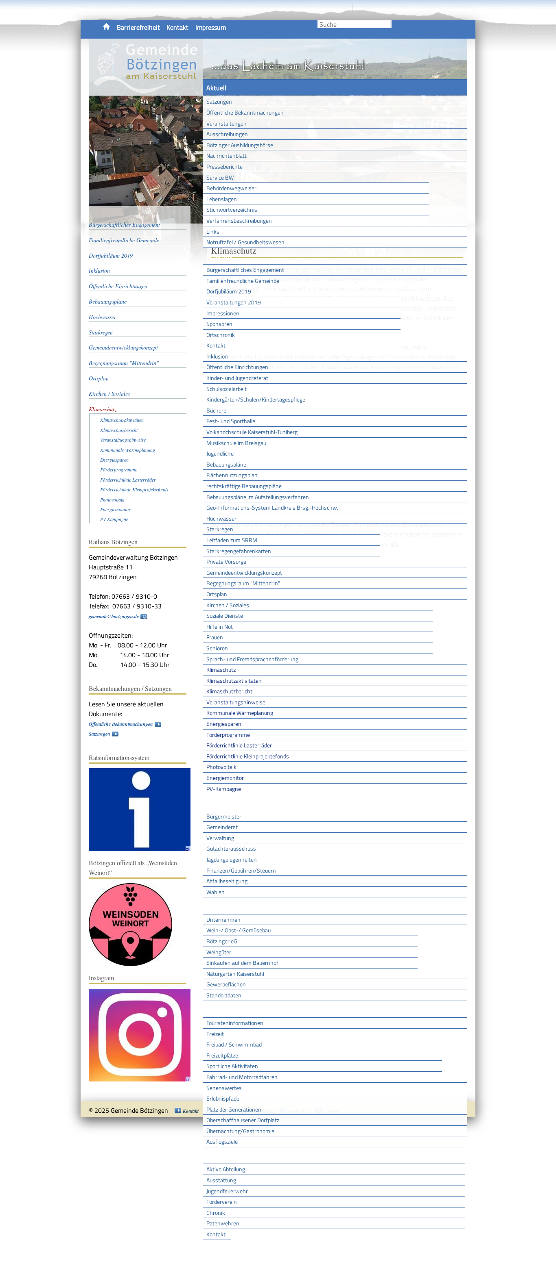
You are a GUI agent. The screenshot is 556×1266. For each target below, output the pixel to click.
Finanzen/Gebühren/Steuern (241, 870)
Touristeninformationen (234, 1022)
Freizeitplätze (222, 1055)
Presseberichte (224, 166)
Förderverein (221, 1201)
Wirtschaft (221, 905)
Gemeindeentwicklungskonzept (244, 572)
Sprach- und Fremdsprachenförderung (252, 659)
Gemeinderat (222, 827)
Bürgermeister (223, 816)
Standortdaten (223, 995)
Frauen (214, 637)
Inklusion (217, 356)
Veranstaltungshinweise (235, 702)
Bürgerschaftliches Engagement (245, 269)
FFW (212, 1155)
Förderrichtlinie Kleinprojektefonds (247, 756)
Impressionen (222, 313)
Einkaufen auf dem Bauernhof (242, 962)
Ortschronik (220, 334)
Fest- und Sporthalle (230, 421)
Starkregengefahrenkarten (238, 551)
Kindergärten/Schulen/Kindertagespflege (255, 399)
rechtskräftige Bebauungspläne (244, 486)
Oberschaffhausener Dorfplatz (242, 1120)
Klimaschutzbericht (229, 691)
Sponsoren (219, 323)
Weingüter (218, 952)
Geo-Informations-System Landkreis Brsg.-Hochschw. (272, 507)
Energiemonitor (225, 777)
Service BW (220, 177)
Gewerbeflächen (226, 984)
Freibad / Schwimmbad (234, 1044)
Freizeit (215, 1033)
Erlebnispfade (222, 1098)
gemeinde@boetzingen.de (114, 616)
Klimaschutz (221, 669)
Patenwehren (222, 1223)
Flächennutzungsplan (232, 475)
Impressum (210, 27)
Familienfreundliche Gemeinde (242, 280)
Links (212, 231)
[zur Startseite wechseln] (146, 91)
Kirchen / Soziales (227, 605)
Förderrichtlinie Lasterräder (239, 745)
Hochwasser (221, 518)
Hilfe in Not (219, 626)
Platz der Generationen (233, 1109)
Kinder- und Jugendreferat (237, 378)
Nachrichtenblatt (226, 155)
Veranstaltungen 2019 (233, 302)
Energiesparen (223, 723)
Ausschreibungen (227, 134)
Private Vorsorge (226, 561)
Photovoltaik (221, 766)
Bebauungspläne (226, 464)
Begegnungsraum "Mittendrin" (243, 583)
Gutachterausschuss (231, 848)
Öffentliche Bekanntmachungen (245, 112)
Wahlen (215, 892)
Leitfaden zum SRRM (231, 540)
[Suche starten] (391, 24)
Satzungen (219, 101)
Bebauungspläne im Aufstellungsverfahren (257, 497)
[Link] (144, 849)
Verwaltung (220, 838)
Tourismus (220, 1009)
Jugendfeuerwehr (227, 1191)
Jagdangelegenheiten (231, 859)
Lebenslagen (221, 199)
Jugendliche (220, 453)
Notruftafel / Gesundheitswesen (245, 242)
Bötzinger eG (221, 941)
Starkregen (219, 529)
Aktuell (216, 88)
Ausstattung (221, 1180)
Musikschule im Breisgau (236, 443)
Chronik (215, 1212)
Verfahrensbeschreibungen (239, 220)
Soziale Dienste (224, 615)
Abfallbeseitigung (226, 881)
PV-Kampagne (223, 788)
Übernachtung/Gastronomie (240, 1131)
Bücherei (217, 410)
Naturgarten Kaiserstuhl (235, 973)
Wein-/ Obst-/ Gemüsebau (238, 930)
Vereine (216, 1248)
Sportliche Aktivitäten (232, 1066)
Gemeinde (220, 256)
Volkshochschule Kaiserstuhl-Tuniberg (252, 432)
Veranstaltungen (226, 123)
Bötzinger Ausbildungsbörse (239, 145)
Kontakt (177, 27)
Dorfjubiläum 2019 (228, 291)
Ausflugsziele (222, 1141)
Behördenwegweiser (231, 188)
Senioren (217, 648)
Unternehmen (223, 919)
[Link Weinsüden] (134, 964)
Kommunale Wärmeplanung (239, 712)
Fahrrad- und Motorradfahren (242, 1077)
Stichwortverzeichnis (231, 209)
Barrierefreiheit (138, 27)
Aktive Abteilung (225, 1169)
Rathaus (218, 802)
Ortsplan (216, 594)
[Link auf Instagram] (144, 1079)
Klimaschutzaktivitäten (234, 680)
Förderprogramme (228, 734)
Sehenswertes (224, 1088)
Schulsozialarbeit (226, 388)
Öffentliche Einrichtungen (237, 367)
